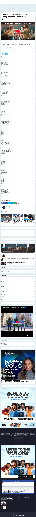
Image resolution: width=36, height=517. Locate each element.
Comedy (18, 281)
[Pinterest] (16, 203)
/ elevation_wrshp (5, 54)
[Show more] (20, 203)
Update (18, 296)
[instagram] (20, 438)
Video (9, 200)
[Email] (18, 203)
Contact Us (17, 513)
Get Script (15, 493)
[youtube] (18, 438)
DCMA (21, 513)
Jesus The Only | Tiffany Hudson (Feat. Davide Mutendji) (16, 262)
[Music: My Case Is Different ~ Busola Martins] (3, 255)
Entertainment (18, 283)
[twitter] (16, 438)
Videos (18, 299)
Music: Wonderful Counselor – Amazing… (16, 491)
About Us (13, 513)
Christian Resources (18, 279)
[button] (1, 2)
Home (2, 12)
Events (18, 284)
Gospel (5, 12)
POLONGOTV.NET (14, 492)
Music (7, 200)
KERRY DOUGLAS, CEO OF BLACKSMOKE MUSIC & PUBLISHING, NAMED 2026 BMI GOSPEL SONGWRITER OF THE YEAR (29, 222)
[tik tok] (22, 438)
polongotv (8, 206)
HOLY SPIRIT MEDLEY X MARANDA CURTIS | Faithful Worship (17, 221)
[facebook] (14, 438)
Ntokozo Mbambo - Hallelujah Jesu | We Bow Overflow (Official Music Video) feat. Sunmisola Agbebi (6, 221)
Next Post (32, 238)
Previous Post (4, 238)
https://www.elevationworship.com (9, 48)
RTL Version (25, 513)
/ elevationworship (5, 51)
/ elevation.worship (5, 53)
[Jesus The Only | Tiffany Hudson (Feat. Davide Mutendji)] (3, 263)
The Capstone (18, 294)
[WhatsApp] (15, 203)
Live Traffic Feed (18, 481)
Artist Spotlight (18, 278)
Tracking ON (20, 493)
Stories (18, 291)
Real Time (18, 493)
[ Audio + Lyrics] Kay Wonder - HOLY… (16, 490)
